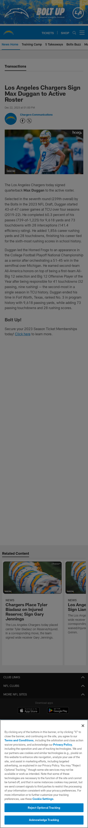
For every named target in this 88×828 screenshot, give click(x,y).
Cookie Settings (42, 799)
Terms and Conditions (19, 740)
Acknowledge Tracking (44, 820)
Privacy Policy (62, 744)
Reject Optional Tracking (44, 807)
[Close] (83, 725)
